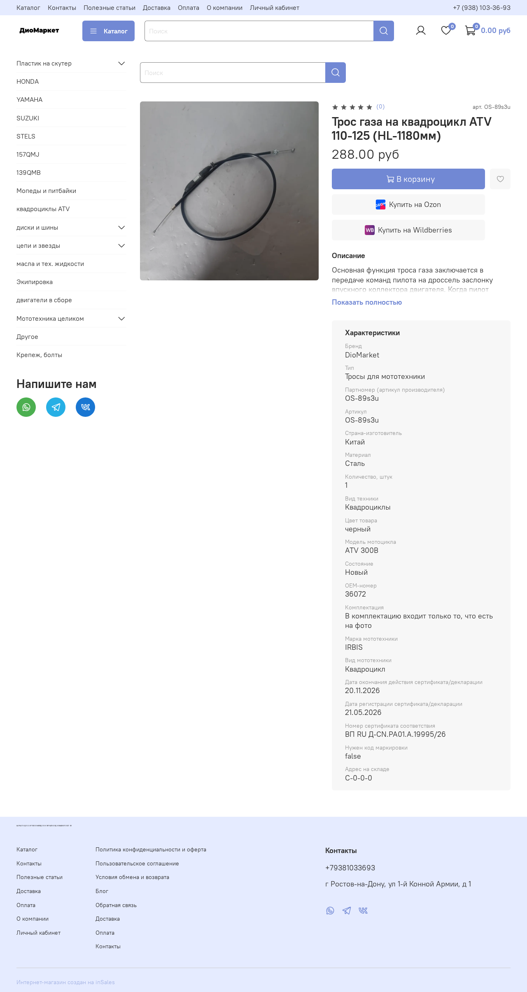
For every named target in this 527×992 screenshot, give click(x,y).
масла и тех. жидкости (50, 263)
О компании (225, 7)
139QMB (28, 172)
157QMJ (28, 154)
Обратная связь (116, 905)
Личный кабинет (274, 7)
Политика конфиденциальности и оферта (151, 849)
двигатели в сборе (44, 300)
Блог (102, 891)
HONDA (27, 81)
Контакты (62, 7)
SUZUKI (27, 118)
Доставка (156, 7)
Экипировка (34, 281)
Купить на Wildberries (415, 230)
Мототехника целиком (50, 318)
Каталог (28, 7)
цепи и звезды (38, 245)
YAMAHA (29, 100)
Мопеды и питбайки (46, 190)
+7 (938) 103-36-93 (482, 7)
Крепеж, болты (39, 354)
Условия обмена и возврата (132, 877)
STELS (25, 136)
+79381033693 (350, 867)
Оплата (188, 7)
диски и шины (37, 227)
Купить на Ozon (415, 204)
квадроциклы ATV (43, 209)
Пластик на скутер (44, 63)
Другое (27, 336)
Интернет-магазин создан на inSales (65, 982)
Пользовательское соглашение (137, 863)
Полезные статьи (109, 7)
